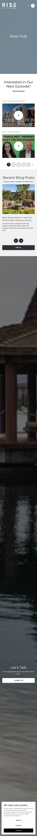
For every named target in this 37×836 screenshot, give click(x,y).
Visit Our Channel (18, 91)
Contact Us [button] (18, 680)
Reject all (18, 820)
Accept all (18, 830)
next (21, 240)
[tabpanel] (18, 129)
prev (16, 240)
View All (18, 247)
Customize (18, 825)
